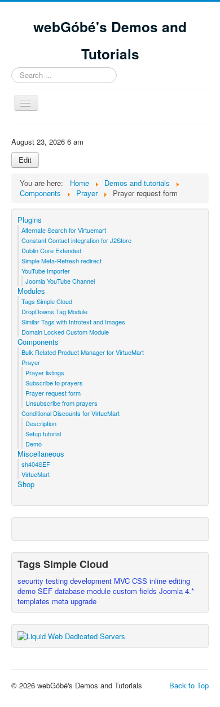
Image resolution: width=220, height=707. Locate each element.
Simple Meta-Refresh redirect (61, 260)
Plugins (29, 220)
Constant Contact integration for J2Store (76, 240)
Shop (25, 484)
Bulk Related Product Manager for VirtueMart (82, 352)
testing (58, 580)
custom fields (136, 590)
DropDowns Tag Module (54, 311)
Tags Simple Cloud (46, 301)
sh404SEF (35, 464)
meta (61, 601)
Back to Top (189, 685)
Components (38, 342)
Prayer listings (44, 372)
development (92, 580)
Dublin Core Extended (51, 250)
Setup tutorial (43, 433)
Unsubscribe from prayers (61, 402)
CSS (140, 580)
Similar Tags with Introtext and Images (73, 321)
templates (34, 601)
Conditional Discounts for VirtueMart (70, 413)
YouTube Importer (45, 270)
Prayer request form (53, 392)
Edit (25, 159)
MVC (123, 580)
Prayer (30, 362)
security (31, 580)
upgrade (83, 601)
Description (40, 423)
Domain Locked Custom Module (65, 331)
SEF (46, 590)
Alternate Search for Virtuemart (63, 230)
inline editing (169, 580)
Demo (33, 443)
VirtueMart (35, 474)
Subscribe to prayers (54, 382)
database (71, 590)
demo (27, 590)
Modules (31, 291)
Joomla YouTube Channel (60, 280)
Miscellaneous (40, 454)
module (100, 590)
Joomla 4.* (176, 590)
